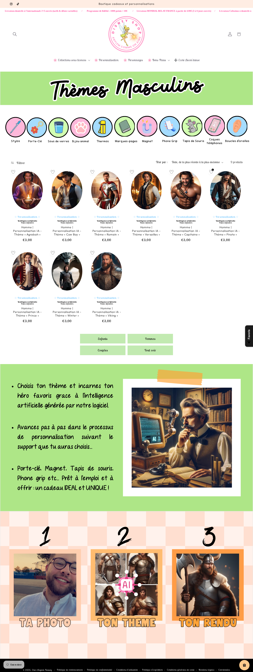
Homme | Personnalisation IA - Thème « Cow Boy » (67, 230)
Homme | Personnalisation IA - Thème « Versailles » (146, 230)
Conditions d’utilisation (127, 669)
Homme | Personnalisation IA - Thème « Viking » (106, 312)
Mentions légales (206, 669)
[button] (14, 34)
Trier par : (162, 162)
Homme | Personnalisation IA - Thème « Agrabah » (27, 230)
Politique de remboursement (70, 669)
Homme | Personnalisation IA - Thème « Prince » (27, 312)
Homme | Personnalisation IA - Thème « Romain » (106, 230)
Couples (103, 350)
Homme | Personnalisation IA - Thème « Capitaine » (186, 230)
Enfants (102, 339)
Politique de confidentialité (99, 669)
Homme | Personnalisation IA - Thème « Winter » (67, 312)
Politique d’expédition (152, 669)
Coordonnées (224, 669)
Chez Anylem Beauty (42, 670)
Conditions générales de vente (180, 669)
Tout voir (150, 350)
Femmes (150, 339)
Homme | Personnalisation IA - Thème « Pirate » (225, 230)
